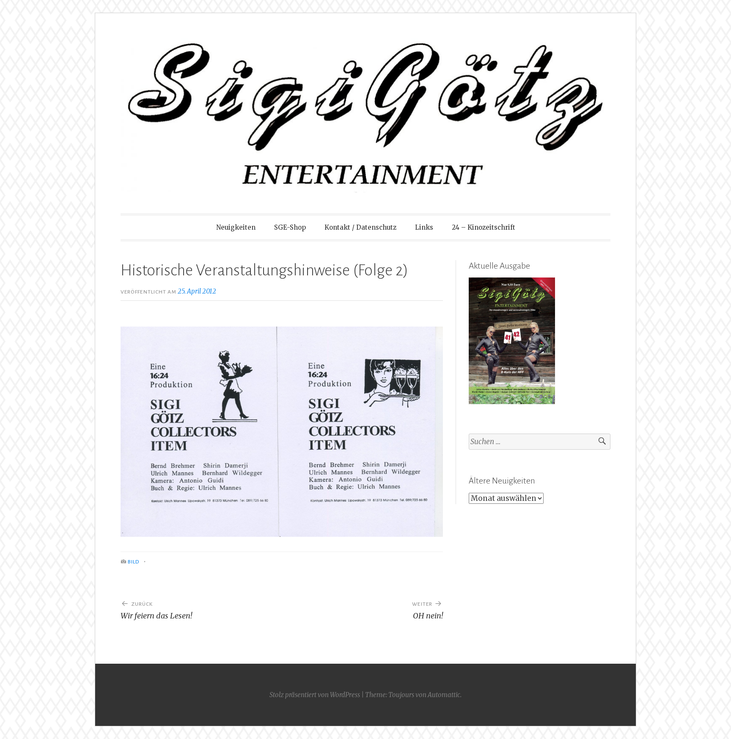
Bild (134, 562)
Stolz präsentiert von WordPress (314, 695)
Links (424, 227)
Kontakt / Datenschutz (360, 227)
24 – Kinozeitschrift (483, 227)
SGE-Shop (290, 227)
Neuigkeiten (236, 227)
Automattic (444, 695)
